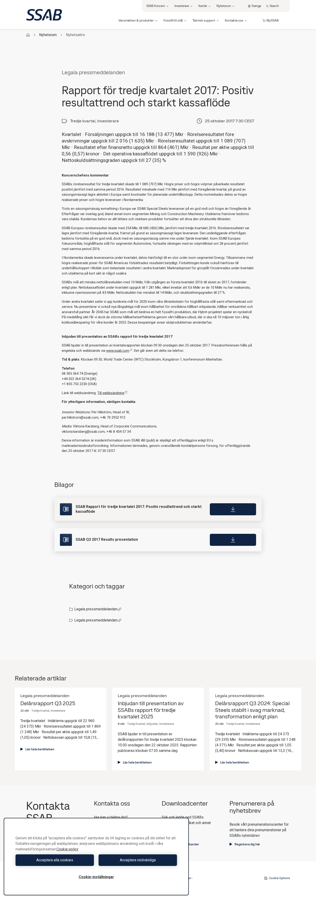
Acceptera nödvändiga (138, 860)
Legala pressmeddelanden (96, 609)
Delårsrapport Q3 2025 (47, 703)
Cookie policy (67, 849)
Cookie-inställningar (96, 877)
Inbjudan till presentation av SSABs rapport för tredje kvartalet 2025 (151, 710)
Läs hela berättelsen (39, 749)
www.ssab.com (117, 351)
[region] (96, 856)
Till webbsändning (110, 393)
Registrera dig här (247, 844)
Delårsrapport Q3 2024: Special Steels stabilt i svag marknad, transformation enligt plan (252, 710)
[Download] (233, 509)
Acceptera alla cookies (54, 860)
